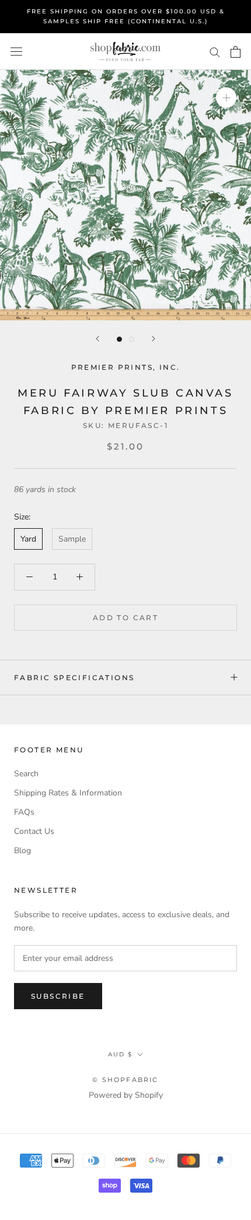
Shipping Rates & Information (68, 792)
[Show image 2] (131, 339)
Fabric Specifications (74, 677)
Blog (22, 850)
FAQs (24, 812)
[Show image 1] (119, 339)
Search (26, 773)
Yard (28, 538)
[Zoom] (226, 97)
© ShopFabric (125, 1080)
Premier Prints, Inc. (125, 367)
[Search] (215, 51)
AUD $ (120, 1054)
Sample (72, 538)
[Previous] (97, 338)
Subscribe (58, 996)
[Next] (153, 338)
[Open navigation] (16, 51)
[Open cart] (235, 52)
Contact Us (34, 831)
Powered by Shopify (126, 1095)
